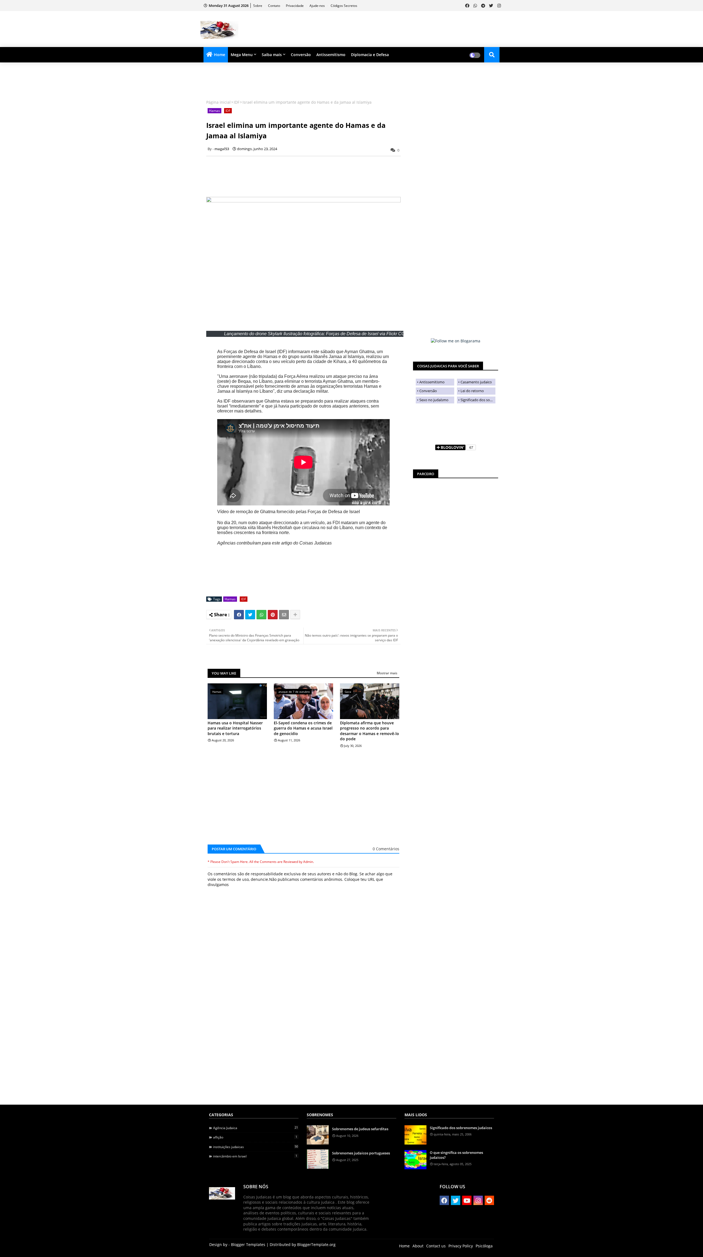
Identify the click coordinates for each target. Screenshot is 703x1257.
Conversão (301, 54)
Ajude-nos (317, 5)
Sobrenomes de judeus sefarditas (360, 1128)
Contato (274, 5)
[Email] (284, 614)
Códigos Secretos (344, 5)
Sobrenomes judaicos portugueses (361, 1153)
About (417, 1245)
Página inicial (218, 102)
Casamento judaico (476, 381)
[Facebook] (239, 614)
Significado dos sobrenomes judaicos (478, 399)
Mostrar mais (387, 673)
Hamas (214, 110)
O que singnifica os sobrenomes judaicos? (456, 1155)
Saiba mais (272, 54)
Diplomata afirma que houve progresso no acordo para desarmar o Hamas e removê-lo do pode (369, 731)
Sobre (258, 5)
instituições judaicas (255, 1146)
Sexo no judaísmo (433, 399)
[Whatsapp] (261, 614)
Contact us (436, 1245)
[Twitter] (250, 614)
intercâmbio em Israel (255, 1156)
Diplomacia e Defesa (370, 54)
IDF (236, 102)
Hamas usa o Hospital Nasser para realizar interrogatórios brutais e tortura (235, 728)
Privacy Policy (460, 1245)
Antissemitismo (330, 54)
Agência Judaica (255, 1127)
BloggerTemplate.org (316, 1244)
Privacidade (295, 5)
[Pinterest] (273, 614)
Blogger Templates (248, 1244)
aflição (255, 1137)
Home (219, 54)
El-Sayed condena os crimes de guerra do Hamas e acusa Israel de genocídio (303, 728)
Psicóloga (484, 1245)
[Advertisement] (403, 29)
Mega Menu (242, 54)
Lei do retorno (472, 390)
